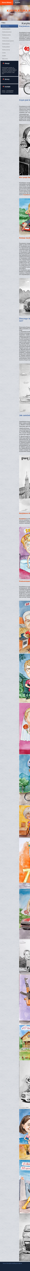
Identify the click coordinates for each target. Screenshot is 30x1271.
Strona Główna (6, 2)
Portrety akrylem (6, 43)
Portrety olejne (5, 38)
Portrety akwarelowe (7, 32)
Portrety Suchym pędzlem (8, 40)
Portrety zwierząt (6, 49)
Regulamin (16, 1263)
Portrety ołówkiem (6, 29)
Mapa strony (5, 58)
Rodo (20, 1263)
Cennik (4, 52)
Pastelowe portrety (6, 35)
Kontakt (17, 2)
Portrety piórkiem (6, 46)
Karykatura (22, 518)
